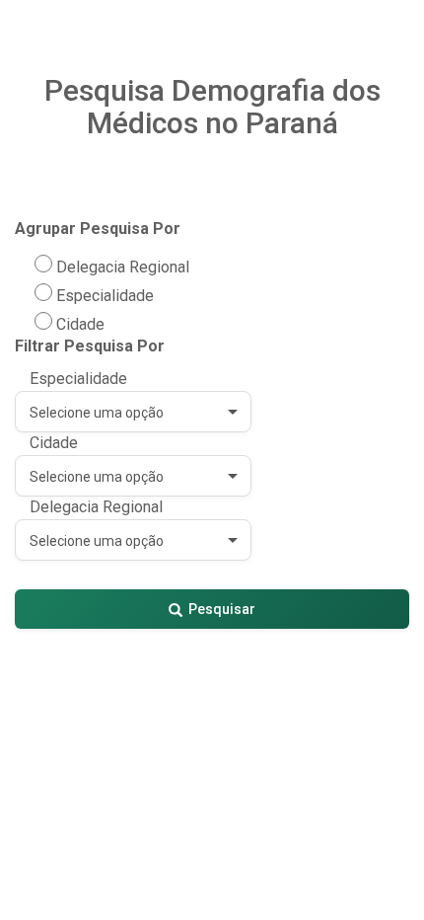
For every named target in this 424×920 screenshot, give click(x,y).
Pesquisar (221, 609)
